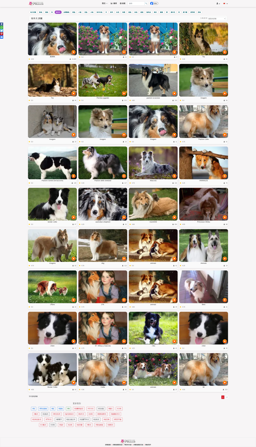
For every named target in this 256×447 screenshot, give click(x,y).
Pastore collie (203, 139)
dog (103, 263)
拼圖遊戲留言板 (138, 444)
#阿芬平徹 (117, 419)
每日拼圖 (33, 12)
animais (153, 263)
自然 (117, 12)
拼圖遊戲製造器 (117, 444)
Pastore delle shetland (102, 181)
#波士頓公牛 (70, 419)
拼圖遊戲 (108, 444)
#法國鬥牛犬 (84, 419)
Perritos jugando (103, 98)
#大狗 (53, 425)
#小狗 (119, 408)
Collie (103, 387)
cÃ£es (52, 304)
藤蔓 (161, 12)
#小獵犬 (43, 425)
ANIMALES (203, 181)
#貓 (52, 408)
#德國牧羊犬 (115, 414)
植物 (129, 12)
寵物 (46, 12)
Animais (204, 263)
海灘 (123, 12)
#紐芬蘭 (79, 425)
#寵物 (60, 408)
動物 (40, 12)
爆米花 (173, 12)
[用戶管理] (218, 4)
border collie (52, 222)
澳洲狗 (52, 57)
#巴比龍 (101, 408)
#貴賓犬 (110, 425)
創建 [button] (123, 3)
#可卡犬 (91, 408)
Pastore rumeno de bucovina (52, 181)
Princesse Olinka (203, 222)
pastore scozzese (153, 98)
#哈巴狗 (106, 419)
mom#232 (153, 222)
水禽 (92, 12)
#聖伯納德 (99, 425)
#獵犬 (110, 408)
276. (102, 304)
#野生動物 (43, 408)
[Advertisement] (179, 416)
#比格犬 (45, 414)
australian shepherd (103, 222)
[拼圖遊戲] (36, 3)
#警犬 (89, 425)
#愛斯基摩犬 (101, 414)
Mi (203, 387)
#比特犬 (96, 419)
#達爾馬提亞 (78, 408)
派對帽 (192, 12)
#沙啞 (91, 414)
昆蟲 (85, 12)
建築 (141, 12)
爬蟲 (73, 12)
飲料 (111, 12)
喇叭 (155, 12)
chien (52, 346)
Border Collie (52, 387)
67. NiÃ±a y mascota (103, 346)
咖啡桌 (148, 12)
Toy (203, 57)
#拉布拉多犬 (36, 419)
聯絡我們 (148, 444)
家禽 (199, 12)
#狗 (68, 408)
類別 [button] (104, 3)
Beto (203, 304)
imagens (52, 263)
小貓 (79, 12)
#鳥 (33, 408)
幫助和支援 (128, 444)
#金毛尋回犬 (69, 414)
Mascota (153, 181)
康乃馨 (185, 12)
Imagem (204, 98)
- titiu (153, 346)
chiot (203, 346)
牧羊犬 (58, 12)
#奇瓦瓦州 (56, 414)
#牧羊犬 (81, 414)
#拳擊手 (59, 419)
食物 (135, 12)
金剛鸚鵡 (66, 12)
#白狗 (70, 425)
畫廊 (114, 3)
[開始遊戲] (74, 52)
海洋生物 (99, 12)
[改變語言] (225, 3)
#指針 (61, 425)
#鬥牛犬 (49, 419)
